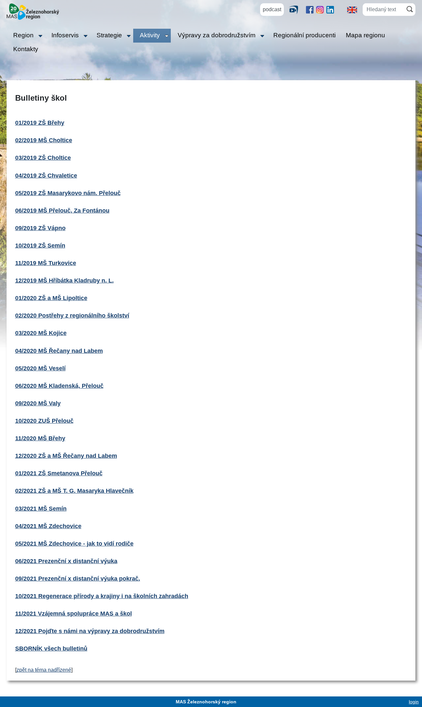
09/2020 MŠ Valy (38, 403)
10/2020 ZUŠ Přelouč (44, 421)
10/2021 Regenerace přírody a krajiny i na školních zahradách (101, 596)
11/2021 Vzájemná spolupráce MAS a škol (73, 613)
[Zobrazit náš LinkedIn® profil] (330, 9)
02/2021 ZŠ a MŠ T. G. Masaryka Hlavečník (74, 491)
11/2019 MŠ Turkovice (45, 263)
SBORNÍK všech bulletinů (51, 648)
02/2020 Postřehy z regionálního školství (72, 315)
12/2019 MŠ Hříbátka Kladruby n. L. (64, 280)
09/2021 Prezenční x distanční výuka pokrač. (77, 578)
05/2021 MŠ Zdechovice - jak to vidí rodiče (74, 543)
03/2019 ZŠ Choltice (43, 157)
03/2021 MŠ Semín (41, 508)
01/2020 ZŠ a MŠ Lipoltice (51, 298)
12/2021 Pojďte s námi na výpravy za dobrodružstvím (90, 631)
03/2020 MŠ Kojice (41, 333)
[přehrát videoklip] (296, 9)
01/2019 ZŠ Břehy (39, 122)
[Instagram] (320, 9)
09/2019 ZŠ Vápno (40, 228)
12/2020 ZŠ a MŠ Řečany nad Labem (66, 456)
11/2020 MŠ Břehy (40, 438)
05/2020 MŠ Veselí (40, 368)
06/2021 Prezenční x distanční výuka (66, 561)
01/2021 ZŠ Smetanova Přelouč (59, 473)
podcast (272, 9)
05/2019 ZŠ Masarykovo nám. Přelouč (68, 193)
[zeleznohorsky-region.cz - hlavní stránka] (33, 11)
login (414, 701)
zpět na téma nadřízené (43, 670)
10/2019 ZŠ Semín (40, 245)
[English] (352, 9)
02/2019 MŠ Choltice (43, 140)
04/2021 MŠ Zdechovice (48, 526)
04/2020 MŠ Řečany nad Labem (59, 351)
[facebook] (310, 9)
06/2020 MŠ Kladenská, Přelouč (59, 386)
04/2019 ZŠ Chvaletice (46, 175)
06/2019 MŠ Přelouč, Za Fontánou (62, 210)
